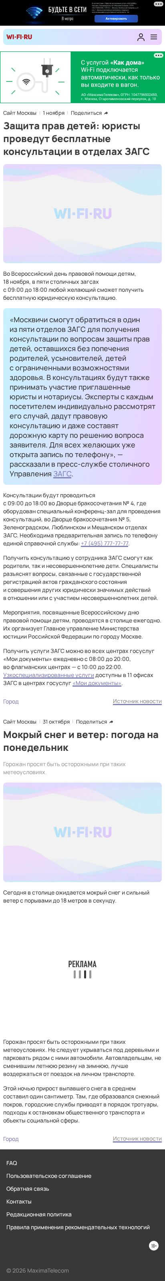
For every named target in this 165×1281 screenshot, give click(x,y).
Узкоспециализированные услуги (48, 675)
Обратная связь (27, 1188)
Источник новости (137, 701)
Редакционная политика (39, 1214)
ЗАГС (62, 473)
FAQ (11, 1163)
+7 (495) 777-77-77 (104, 543)
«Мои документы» (96, 683)
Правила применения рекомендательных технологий (78, 1227)
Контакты (19, 1201)
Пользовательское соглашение (48, 1175)
